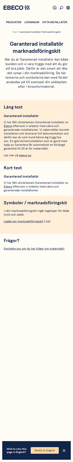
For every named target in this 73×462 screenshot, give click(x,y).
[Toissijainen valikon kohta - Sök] (61, 8)
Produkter (13, 22)
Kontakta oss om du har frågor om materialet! (34, 248)
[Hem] (16, 8)
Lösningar (31, 22)
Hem (15, 32)
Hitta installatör (54, 22)
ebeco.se (25, 155)
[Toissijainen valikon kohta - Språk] (68, 8)
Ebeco (8, 126)
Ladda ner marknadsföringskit (23, 221)
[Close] (64, 450)
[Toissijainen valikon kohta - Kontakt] (55, 8)
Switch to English (45, 450)
